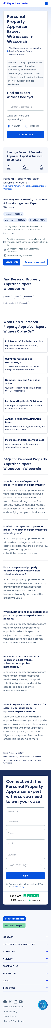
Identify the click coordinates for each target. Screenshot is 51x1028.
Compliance (10, 1016)
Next (25, 875)
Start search (25, 134)
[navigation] (46, 3)
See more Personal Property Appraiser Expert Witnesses (25, 187)
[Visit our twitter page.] (10, 1001)
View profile (12, 261)
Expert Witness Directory (13, 753)
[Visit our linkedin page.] (15, 1001)
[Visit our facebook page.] (5, 1001)
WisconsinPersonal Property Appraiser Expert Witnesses (22, 761)
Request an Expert (14, 918)
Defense (34, 126)
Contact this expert (35, 262)
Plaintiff (15, 126)
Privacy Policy (10, 1011)
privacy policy (18, 886)
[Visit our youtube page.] (21, 1001)
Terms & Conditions (14, 1021)
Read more (13, 84)
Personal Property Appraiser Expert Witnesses (22, 756)
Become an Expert (14, 925)
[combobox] (10, 107)
